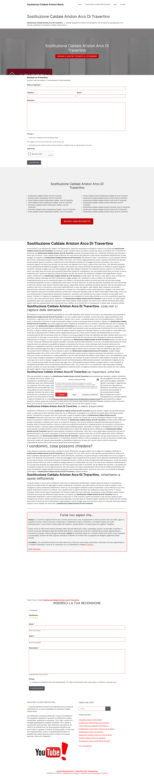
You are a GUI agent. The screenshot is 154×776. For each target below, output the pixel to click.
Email (80, 93)
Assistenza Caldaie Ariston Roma (45, 4)
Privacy (30, 134)
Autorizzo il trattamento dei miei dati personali (43, 137)
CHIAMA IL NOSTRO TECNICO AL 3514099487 (77, 56)
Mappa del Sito (93, 771)
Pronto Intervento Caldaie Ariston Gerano (93, 726)
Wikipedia (36, 549)
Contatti (122, 4)
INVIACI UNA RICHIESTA (77, 221)
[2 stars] (32, 618)
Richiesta (31, 100)
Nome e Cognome (34, 85)
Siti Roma (105, 773)
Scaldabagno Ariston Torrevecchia (91, 732)
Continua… (90, 545)
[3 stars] (34, 618)
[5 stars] (37, 618)
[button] (98, 379)
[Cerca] (108, 709)
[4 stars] (36, 618)
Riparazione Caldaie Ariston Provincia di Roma (95, 735)
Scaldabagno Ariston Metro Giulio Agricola (94, 723)
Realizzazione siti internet (71, 773)
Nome (31, 624)
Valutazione (33, 615)
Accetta (61, 394)
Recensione (33, 648)
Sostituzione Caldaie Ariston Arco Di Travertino (61, 600)
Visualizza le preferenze (90, 394)
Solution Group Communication (91, 773)
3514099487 (87, 746)
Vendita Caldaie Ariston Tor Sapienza (92, 738)
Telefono (31, 93)
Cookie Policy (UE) (81, 771)
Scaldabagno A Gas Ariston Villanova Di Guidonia (96, 729)
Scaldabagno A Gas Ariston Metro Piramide (94, 741)
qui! (63, 141)
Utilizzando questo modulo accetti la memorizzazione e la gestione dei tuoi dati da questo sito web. (60, 145)
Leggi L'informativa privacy (65, 771)
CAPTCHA (31, 149)
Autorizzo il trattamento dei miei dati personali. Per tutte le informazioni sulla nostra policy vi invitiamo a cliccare (73, 682)
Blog (115, 4)
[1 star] (30, 618)
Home (80, 4)
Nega (74, 394)
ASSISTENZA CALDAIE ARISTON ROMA (97, 4)
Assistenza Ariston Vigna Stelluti (90, 720)
